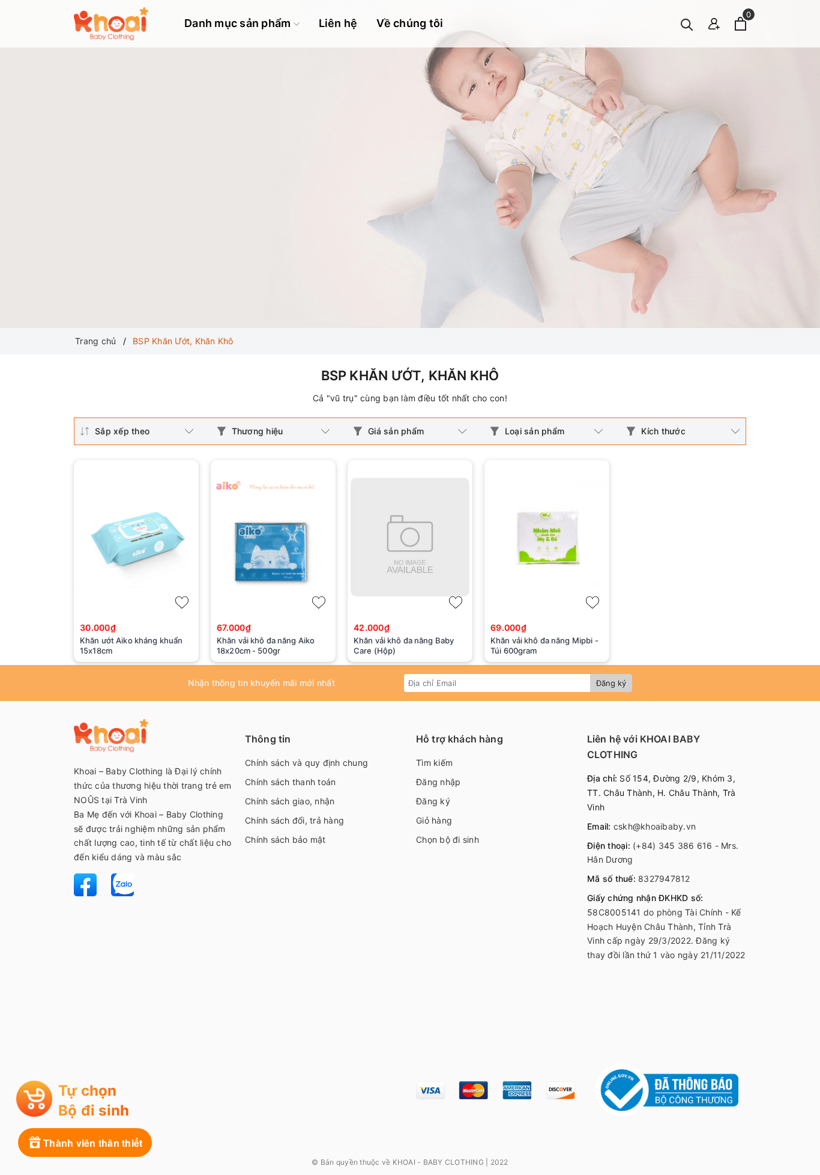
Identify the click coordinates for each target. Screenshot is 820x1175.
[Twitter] (116, 884)
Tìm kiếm (434, 763)
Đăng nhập (438, 782)
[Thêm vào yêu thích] (181, 602)
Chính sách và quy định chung (306, 763)
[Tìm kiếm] (687, 23)
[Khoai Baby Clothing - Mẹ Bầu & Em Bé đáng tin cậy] (111, 23)
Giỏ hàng (434, 820)
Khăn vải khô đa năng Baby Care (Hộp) (404, 645)
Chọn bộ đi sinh (447, 839)
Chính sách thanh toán (290, 782)
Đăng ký (611, 683)
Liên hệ (338, 23)
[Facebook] (86, 884)
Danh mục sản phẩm (239, 23)
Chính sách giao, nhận (289, 801)
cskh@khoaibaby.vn (654, 826)
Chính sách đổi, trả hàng (294, 820)
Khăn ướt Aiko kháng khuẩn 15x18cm (131, 645)
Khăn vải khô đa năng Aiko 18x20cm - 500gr (266, 645)
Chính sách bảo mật (285, 839)
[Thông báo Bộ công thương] (666, 1090)
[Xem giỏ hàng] (740, 24)
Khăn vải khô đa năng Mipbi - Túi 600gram (544, 645)
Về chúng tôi (409, 23)
